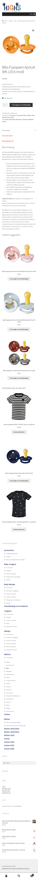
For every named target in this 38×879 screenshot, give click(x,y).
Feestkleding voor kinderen (16, 606)
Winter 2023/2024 (11, 728)
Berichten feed (6, 789)
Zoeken (19, 876)
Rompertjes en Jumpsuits (13, 600)
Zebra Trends (10, 711)
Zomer (7, 738)
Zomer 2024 (9, 742)
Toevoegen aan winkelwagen (21, 105)
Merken (11, 21)
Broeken (8, 617)
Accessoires (9, 550)
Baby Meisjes (9, 584)
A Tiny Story (9, 657)
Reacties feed (6, 791)
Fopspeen (25, 119)
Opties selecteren (19, 432)
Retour (8, 705)
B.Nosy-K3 (11, 665)
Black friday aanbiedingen (13, 722)
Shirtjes (8, 580)
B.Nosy (8, 662)
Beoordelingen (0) (8, 141)
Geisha (8, 683)
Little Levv (9, 690)
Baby (6, 119)
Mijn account (6, 876)
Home (5, 21)
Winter (7, 719)
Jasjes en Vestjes (11, 574)
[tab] (19, 130)
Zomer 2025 (9, 745)
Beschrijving (6, 130)
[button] (31, 14)
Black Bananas (10, 674)
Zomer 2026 (9, 749)
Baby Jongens (27, 115)
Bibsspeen (19, 119)
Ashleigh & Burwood (11, 553)
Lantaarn (8, 687)
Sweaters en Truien (11, 626)
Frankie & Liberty (11, 680)
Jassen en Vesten (11, 620)
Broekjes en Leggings (12, 591)
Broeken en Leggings (12, 637)
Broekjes (8, 570)
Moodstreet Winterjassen (13, 696)
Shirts (8, 623)
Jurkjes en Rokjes (11, 597)
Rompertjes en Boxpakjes (13, 577)
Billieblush (9, 671)
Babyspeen (12, 119)
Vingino (8, 708)
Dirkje (7, 677)
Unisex (12, 117)
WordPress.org (6, 793)
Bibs (15, 21)
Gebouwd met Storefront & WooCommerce (15, 868)
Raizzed (8, 702)
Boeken (8, 556)
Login (3, 786)
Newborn (30, 119)
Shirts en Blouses (11, 646)
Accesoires (13, 115)
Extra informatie (7, 136)
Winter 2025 (9, 735)
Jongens (7, 611)
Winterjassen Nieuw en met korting (15, 725)
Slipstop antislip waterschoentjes (15, 559)
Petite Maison (10, 699)
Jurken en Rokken (11, 643)
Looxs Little (9, 693)
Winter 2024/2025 (11, 732)
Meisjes (7, 631)
